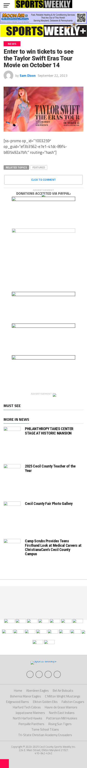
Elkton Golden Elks (45, 701)
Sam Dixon (28, 75)
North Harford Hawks (27, 718)
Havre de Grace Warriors (61, 707)
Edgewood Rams (17, 701)
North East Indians (62, 712)
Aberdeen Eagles (37, 690)
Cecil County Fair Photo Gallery (49, 503)
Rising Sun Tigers (60, 724)
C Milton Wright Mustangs (62, 696)
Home (18, 690)
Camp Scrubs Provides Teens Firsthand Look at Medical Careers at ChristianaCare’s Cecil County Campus (53, 547)
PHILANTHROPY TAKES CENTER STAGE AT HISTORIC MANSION (49, 430)
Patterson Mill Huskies (61, 718)
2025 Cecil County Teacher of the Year (50, 468)
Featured (39, 167)
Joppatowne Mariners (30, 712)
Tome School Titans (45, 729)
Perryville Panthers (31, 724)
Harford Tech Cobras (27, 707)
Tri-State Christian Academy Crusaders (45, 734)
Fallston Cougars (73, 701)
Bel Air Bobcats (63, 690)
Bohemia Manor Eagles (25, 696)
